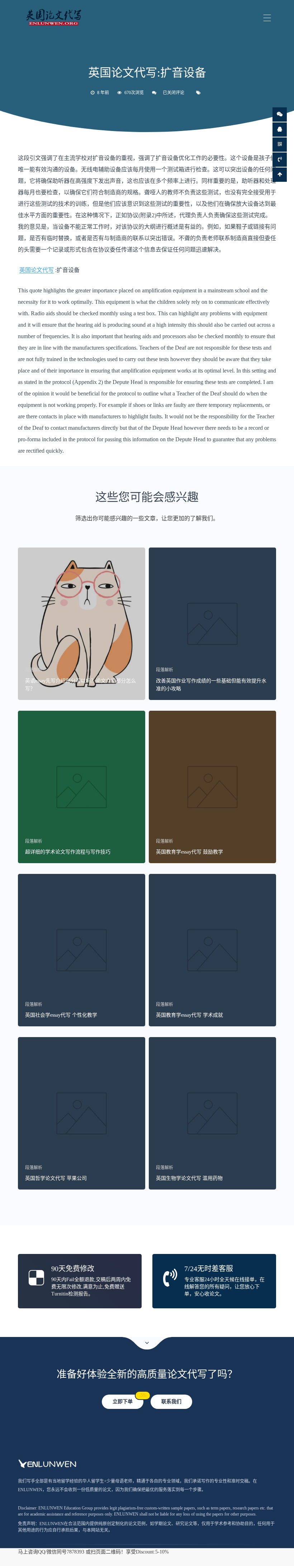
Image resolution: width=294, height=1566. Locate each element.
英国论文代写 (36, 270)
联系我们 (171, 1401)
